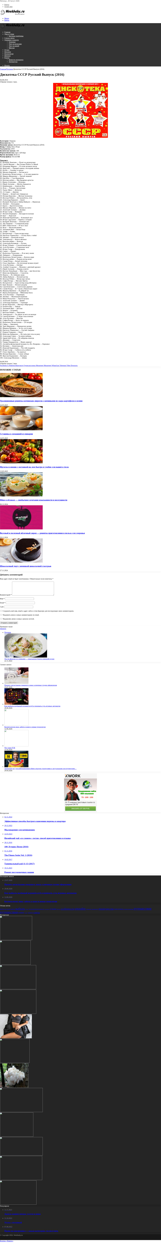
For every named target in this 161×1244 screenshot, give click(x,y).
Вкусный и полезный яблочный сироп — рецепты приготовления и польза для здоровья (42, 533)
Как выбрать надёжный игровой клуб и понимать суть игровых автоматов (32, 706)
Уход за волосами (15, 44)
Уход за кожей (14, 46)
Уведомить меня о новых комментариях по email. (21, 615)
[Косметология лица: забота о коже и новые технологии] (16, 725)
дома (26, 909)
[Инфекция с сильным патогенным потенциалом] (18, 1013)
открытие (88, 909)
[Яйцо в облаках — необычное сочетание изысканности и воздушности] (21, 496)
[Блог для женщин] (12, 15)
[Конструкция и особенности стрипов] (16, 1038)
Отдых (6, 50)
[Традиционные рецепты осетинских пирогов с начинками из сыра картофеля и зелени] (21, 396)
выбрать (20, 908)
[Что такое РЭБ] (16, 746)
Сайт (2, 607)
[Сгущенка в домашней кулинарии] (21, 430)
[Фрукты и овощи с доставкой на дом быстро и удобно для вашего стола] (21, 463)
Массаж (12, 48)
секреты (30, 913)
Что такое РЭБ (9, 748)
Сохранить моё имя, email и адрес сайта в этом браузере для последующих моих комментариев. (38, 611)
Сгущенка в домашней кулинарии (16, 434)
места (58, 909)
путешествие (142, 908)
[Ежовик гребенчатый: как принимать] (14, 1087)
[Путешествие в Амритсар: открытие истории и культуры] (16, 939)
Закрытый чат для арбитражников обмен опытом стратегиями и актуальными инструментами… (40, 769)
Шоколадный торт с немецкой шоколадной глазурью (25, 566)
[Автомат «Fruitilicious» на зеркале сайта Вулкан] (16, 1136)
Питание (7, 52)
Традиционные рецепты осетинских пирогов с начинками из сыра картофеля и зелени (41, 401)
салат (26, 912)
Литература (13, 62)
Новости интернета (16, 60)
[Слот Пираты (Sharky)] (21, 1179)
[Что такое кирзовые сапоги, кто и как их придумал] (21, 1155)
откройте (80, 908)
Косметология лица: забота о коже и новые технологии (25, 727)
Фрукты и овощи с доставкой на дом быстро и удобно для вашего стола (34, 467)
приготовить (119, 909)
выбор (13, 909)
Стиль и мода (9, 38)
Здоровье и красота (11, 40)
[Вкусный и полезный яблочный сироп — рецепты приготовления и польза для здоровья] (21, 529)
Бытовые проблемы (16, 36)
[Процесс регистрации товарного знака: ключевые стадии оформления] (16, 683)
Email (2, 603)
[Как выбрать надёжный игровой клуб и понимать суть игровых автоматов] (16, 704)
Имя (2, 599)
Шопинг (7, 56)
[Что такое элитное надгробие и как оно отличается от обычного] (18, 989)
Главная (7, 32)
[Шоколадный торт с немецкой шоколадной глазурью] (21, 562)
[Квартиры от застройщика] (15, 964)
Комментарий (6, 595)
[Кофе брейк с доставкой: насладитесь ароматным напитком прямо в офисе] (15, 1062)
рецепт (21, 912)
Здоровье (12, 42)
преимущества (106, 908)
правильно (95, 909)
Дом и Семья (9, 34)
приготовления (128, 909)
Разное (6, 58)
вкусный (7, 909)
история (47, 909)
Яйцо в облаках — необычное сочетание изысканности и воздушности (33, 500)
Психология (8, 54)
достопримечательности (36, 909)
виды (2, 909)
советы (36, 912)
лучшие (53, 909)
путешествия (9, 912)
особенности (67, 908)
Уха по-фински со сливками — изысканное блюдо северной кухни (29, 659)
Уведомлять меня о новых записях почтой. (18, 619)
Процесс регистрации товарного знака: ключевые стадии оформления (30, 685)
